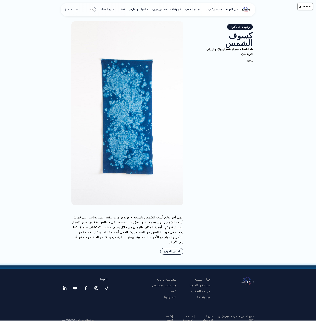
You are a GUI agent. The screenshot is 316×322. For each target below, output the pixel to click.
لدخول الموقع (172, 251)
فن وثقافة (204, 297)
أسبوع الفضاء (108, 9)
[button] (232, 10)
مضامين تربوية (166, 280)
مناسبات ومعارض (164, 285)
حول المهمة (202, 280)
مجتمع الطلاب (201, 291)
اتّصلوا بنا (170, 297)
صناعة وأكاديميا (200, 285)
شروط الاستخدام (208, 318)
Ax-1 (173, 291)
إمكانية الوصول (169, 318)
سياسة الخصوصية (188, 318)
